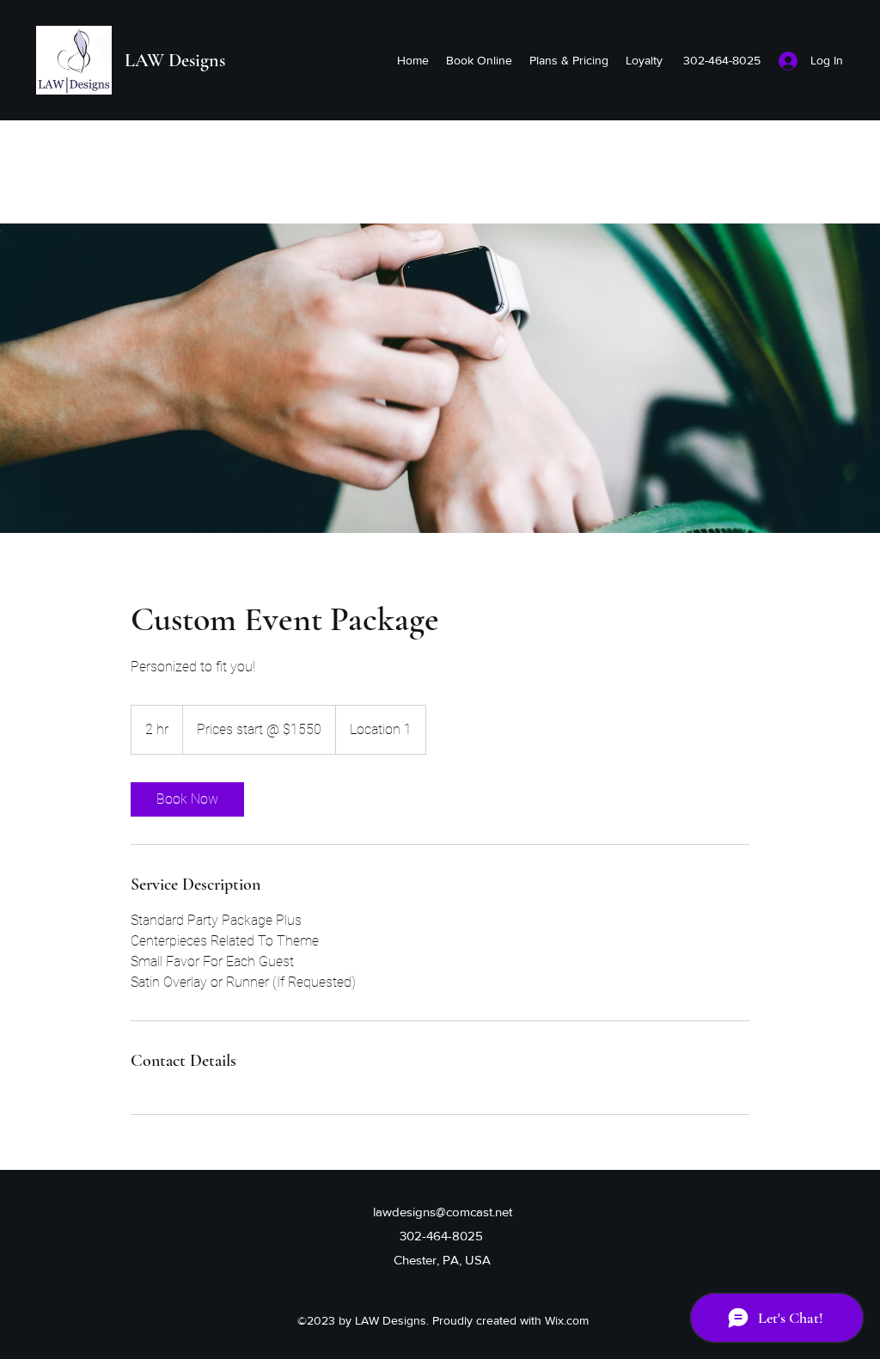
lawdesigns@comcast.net (442, 1211)
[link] (187, 799)
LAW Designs (175, 60)
